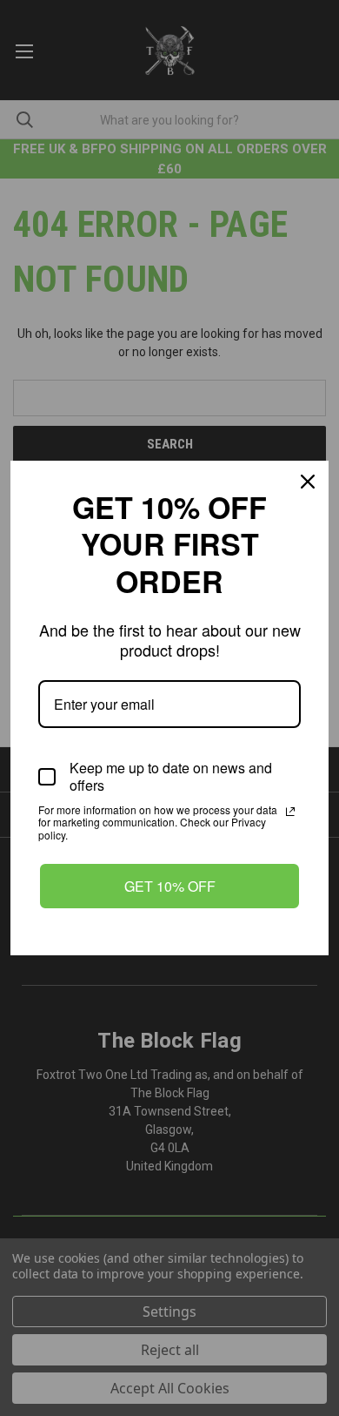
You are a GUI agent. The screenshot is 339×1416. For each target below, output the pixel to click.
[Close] (308, 481)
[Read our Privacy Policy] (290, 811)
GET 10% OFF (170, 886)
